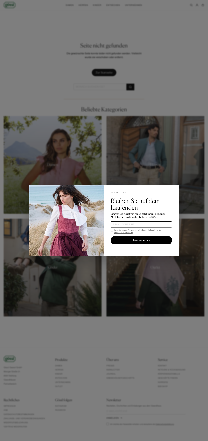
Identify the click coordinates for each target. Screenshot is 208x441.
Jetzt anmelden (141, 240)
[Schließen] (174, 189)
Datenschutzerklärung (123, 232)
